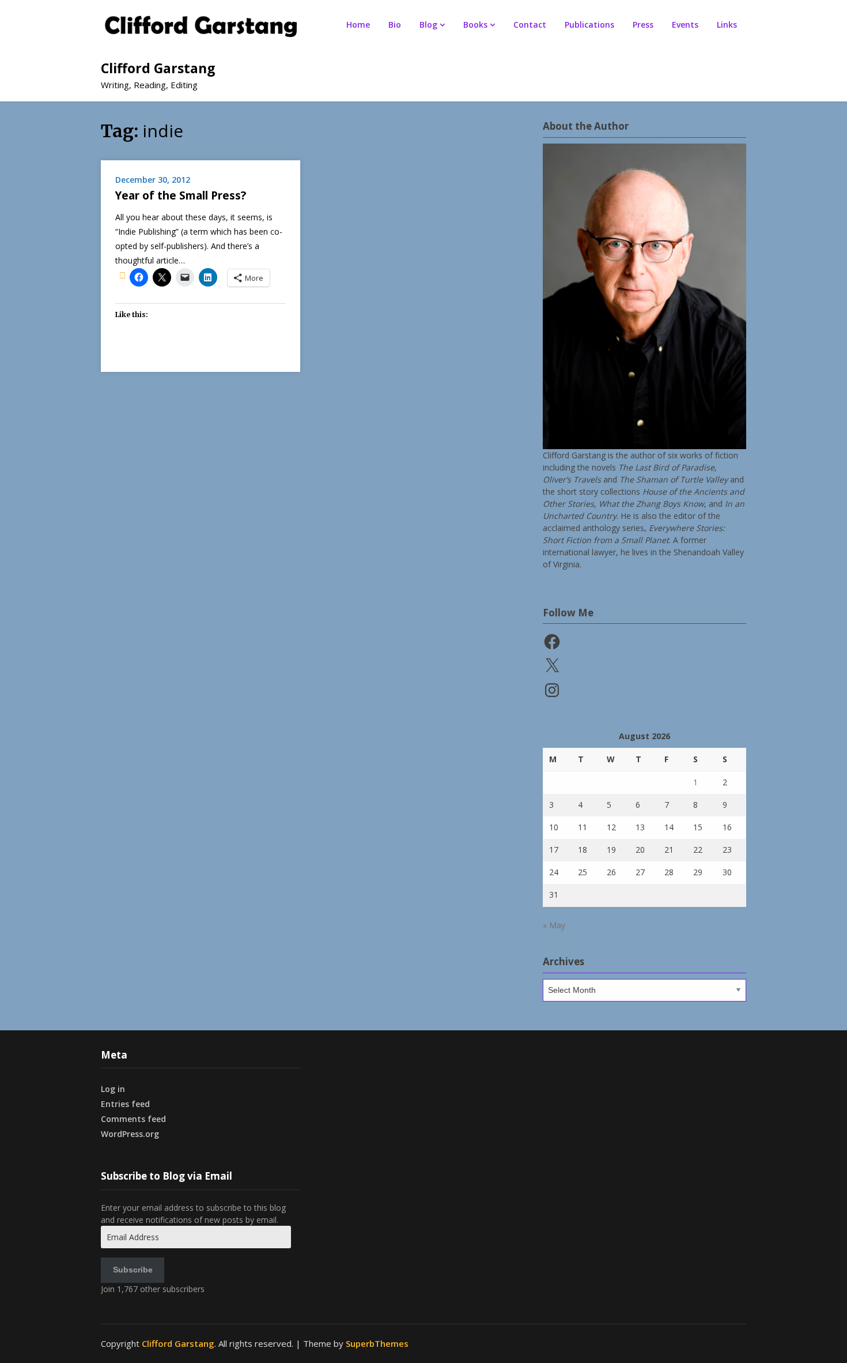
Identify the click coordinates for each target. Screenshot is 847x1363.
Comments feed (133, 1118)
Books (475, 24)
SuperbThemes (377, 1343)
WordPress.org (130, 1133)
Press (643, 24)
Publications (589, 24)
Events (685, 24)
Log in (113, 1088)
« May (554, 925)
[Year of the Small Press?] (122, 275)
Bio (394, 24)
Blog (428, 24)
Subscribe (133, 1269)
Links (727, 24)
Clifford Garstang (158, 68)
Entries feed (125, 1103)
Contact (529, 24)
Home (358, 24)
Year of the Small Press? (180, 195)
